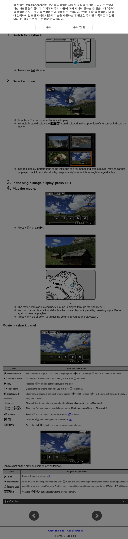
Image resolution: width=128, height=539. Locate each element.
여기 (45, 8)
